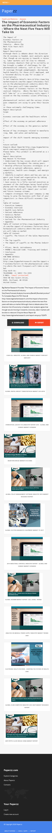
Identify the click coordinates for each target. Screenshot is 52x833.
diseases (23, 19)
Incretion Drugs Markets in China (20, 461)
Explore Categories (11, 776)
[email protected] (20, 275)
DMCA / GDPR (22, 831)
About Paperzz (9, 780)
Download (18, 322)
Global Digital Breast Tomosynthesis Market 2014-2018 (25, 391)
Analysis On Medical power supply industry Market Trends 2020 (27, 634)
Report (40, 322)
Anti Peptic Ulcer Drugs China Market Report (21, 741)
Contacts (7, 785)
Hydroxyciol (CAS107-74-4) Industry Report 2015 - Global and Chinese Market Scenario (27, 426)
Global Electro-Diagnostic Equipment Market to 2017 (24, 530)
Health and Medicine (9, 19)
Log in (6, 810)
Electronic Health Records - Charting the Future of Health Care (27, 670)
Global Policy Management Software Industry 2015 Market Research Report (27, 495)
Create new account (11, 814)
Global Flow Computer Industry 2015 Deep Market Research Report (27, 706)
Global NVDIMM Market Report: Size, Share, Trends (23, 599)
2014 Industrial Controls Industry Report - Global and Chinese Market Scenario (27, 565)
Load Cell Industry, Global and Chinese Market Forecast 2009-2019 (27, 356)
